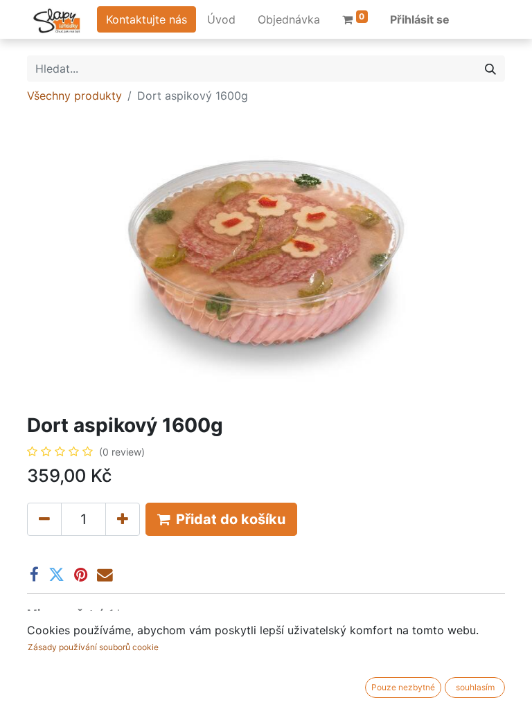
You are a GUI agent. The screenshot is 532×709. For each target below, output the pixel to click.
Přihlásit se (420, 19)
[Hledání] (490, 68)
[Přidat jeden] (122, 519)
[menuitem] (221, 19)
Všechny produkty (74, 95)
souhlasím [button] (475, 687)
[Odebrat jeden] (44, 519)
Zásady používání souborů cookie (93, 647)
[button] (221, 519)
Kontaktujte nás (146, 19)
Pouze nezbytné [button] (403, 687)
